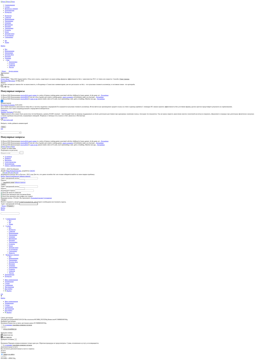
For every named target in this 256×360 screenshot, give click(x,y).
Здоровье (8, 23)
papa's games (32, 95)
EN (2, 129)
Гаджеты (8, 30)
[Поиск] (20, 133)
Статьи (7, 7)
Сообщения (9, 285)
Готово (4, 200)
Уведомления (9, 287)
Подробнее (104, 95)
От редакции (9, 35)
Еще (7, 60)
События (8, 17)
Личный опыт (9, 33)
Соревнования (10, 5)
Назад (4, 71)
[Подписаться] (21, 152)
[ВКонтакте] (2, 101)
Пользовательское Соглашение (41, 198)
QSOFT (32, 171)
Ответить (4, 110)
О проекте (8, 156)
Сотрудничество (10, 162)
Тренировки (9, 21)
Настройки (8, 289)
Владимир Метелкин (8, 81)
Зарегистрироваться (12, 176)
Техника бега (9, 54)
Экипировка (9, 28)
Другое (11, 67)
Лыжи (7, 42)
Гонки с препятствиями (13, 165)
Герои (7, 32)
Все (6, 49)
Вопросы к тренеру (11, 8)
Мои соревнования (11, 280)
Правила (8, 158)
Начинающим (9, 19)
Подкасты (8, 12)
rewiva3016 (24, 95)
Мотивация (9, 24)
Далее (3, 327)
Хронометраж (9, 10)
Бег (6, 40)
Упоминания (9, 281)
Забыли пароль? (25, 176)
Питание (8, 26)
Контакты (8, 160)
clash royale (34, 99)
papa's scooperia (68, 97)
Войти (3, 46)
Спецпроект (9, 37)
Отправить (10, 206)
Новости (12, 253)
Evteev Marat (5, 79)
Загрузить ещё (8, 120)
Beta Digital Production (13, 171)
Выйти (9, 291)
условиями (8, 325)
